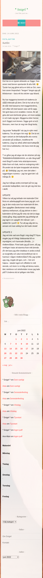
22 (16, 353)
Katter (11, 39)
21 (11, 353)
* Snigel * (21, 9)
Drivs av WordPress (16, 571)
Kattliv (6, 43)
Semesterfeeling (21, 392)
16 (21, 349)
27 (5, 358)
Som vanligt (19, 380)
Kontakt (6, 543)
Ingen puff (18, 430)
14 (11, 349)
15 (16, 349)
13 (5, 349)
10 (27, 344)
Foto (5, 39)
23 (21, 353)
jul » (10, 365)
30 (21, 358)
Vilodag (17, 405)
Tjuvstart (17, 417)
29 (16, 358)
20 (5, 353)
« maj (5, 365)
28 (11, 358)
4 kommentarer (8, 278)
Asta (4, 386)
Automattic (26, 574)
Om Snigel (7, 536)
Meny (23, 23)
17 (27, 349)
